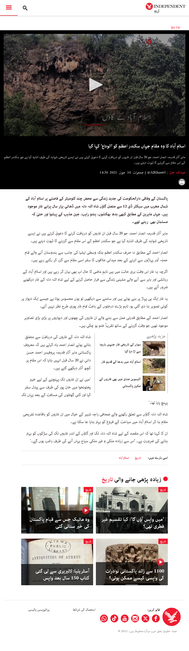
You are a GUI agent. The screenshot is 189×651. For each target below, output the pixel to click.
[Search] (25, 8)
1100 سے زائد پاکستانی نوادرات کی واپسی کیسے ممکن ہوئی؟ (134, 575)
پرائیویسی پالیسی (39, 609)
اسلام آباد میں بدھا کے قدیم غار (120, 361)
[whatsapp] (104, 618)
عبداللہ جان (176, 172)
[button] (94, 85)
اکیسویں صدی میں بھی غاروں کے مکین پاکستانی (120, 383)
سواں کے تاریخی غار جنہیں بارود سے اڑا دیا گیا (120, 348)
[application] (94, 85)
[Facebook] (156, 618)
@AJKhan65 (156, 172)
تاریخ (138, 458)
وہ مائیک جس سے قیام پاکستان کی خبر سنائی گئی (59, 523)
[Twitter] (145, 618)
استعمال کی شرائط (84, 609)
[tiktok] (114, 618)
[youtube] (125, 618)
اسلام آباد (124, 458)
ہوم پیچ (175, 26)
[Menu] (9, 8)
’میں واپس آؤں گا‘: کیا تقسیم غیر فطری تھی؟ (132, 523)
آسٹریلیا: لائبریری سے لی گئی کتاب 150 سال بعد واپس (62, 575)
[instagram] (135, 618)
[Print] (181, 182)
